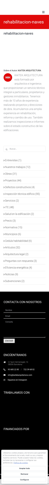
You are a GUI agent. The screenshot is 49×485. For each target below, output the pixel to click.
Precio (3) (10, 220)
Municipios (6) (13, 234)
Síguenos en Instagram (17, 380)
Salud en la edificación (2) (19, 213)
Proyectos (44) (13, 180)
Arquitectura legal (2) (16, 254)
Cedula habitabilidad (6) (18, 240)
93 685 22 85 (13, 369)
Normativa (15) (13, 227)
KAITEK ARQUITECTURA (29, 70)
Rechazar (24, 474)
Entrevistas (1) (13, 160)
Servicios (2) (12, 200)
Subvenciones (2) (14, 281)
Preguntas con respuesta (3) (21, 260)
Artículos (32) (12, 247)
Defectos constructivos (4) (20, 187)
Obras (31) (11, 173)
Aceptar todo (24, 468)
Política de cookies (21, 463)
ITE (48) (9, 207)
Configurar (24, 480)
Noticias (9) (11, 274)
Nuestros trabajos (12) (17, 167)
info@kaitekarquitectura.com (20, 375)
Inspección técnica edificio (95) (22, 193)
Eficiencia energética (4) (18, 267)
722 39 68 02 (28, 369)
